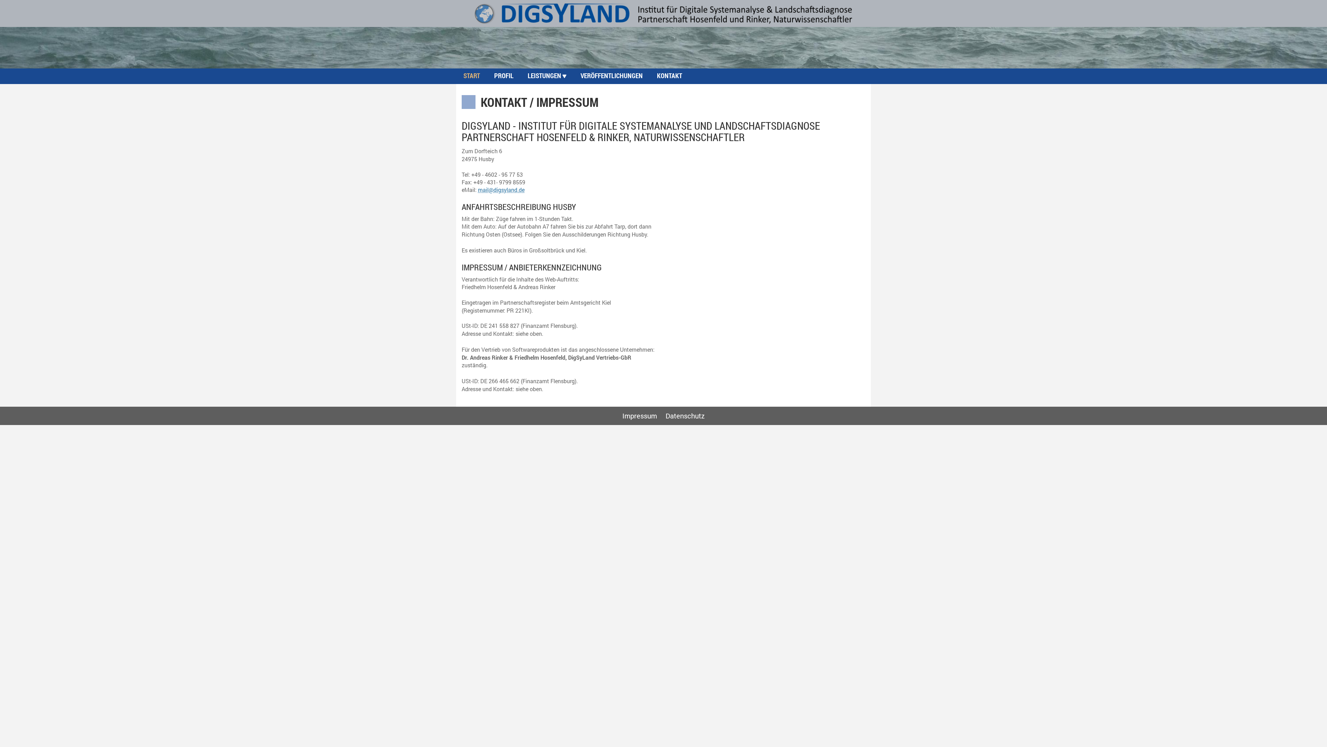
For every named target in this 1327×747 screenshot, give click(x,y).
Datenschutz (685, 415)
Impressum (639, 415)
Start (471, 75)
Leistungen (544, 75)
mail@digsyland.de (501, 189)
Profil (504, 75)
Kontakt (669, 75)
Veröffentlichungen (612, 75)
